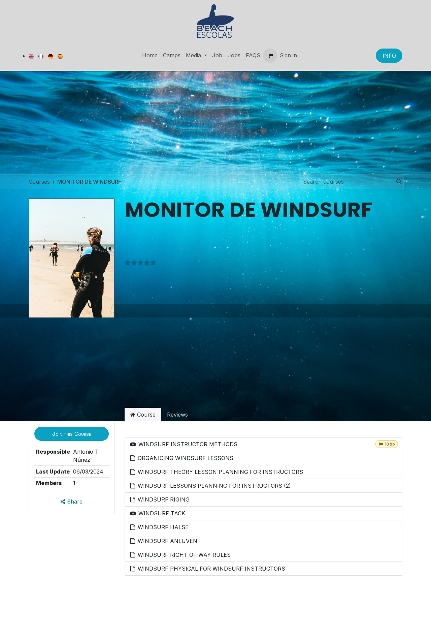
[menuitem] (31, 55)
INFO (389, 55)
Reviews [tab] (177, 414)
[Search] (397, 182)
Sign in (288, 55)
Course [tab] (145, 414)
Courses (39, 181)
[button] (71, 434)
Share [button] (73, 501)
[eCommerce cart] (270, 56)
